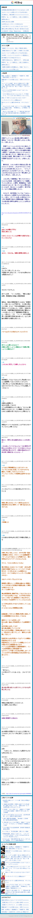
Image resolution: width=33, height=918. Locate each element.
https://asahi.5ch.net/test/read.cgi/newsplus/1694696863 (18, 793)
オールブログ (20, 916)
